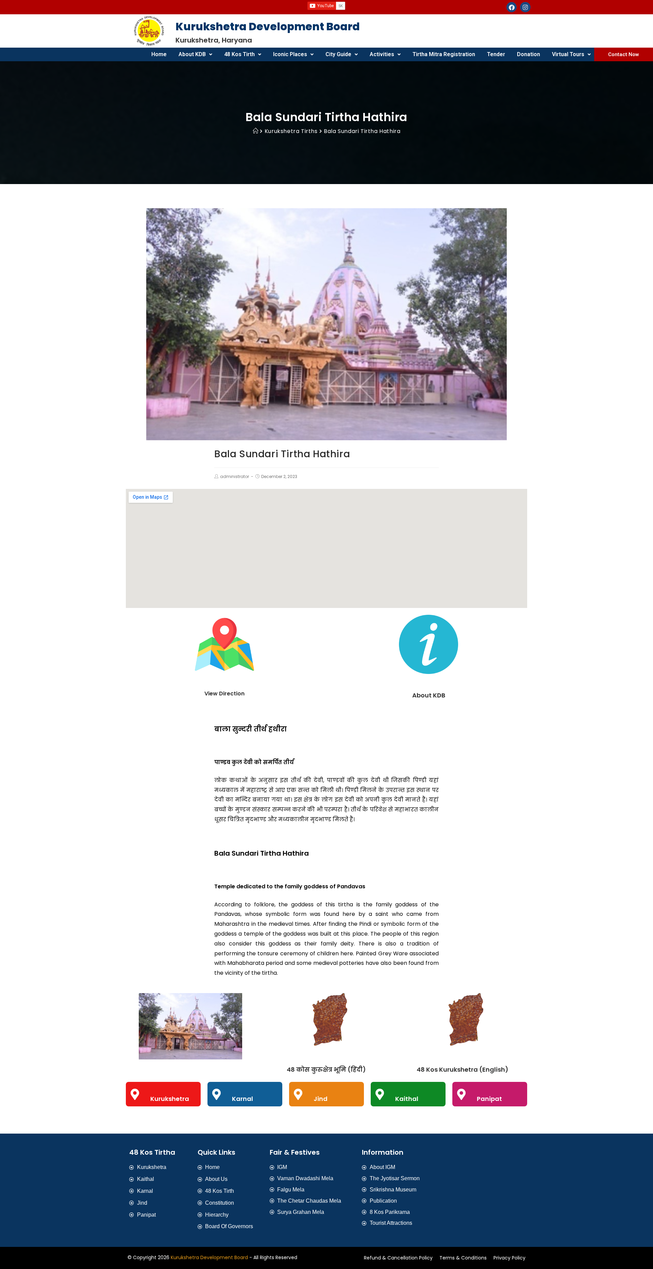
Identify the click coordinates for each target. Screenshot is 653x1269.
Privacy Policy (509, 1257)
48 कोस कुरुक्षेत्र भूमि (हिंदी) (326, 1069)
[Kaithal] (379, 1094)
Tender (496, 54)
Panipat (489, 1098)
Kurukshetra (169, 1098)
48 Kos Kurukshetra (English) (462, 1069)
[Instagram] (525, 7)
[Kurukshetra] (134, 1094)
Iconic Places (290, 54)
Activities (382, 54)
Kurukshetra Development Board (209, 1257)
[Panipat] (461, 1094)
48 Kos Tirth (239, 54)
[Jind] (298, 1094)
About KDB (192, 54)
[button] (195, 54)
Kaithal (406, 1098)
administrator (234, 476)
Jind (321, 1098)
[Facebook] (511, 7)
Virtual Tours (568, 54)
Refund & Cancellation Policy (398, 1257)
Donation (528, 54)
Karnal (242, 1098)
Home (159, 54)
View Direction (224, 693)
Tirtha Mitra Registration (444, 54)
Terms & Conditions (463, 1257)
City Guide (338, 54)
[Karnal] (216, 1094)
